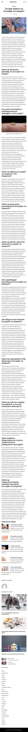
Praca (3, 697)
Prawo (3, 699)
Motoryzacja (5, 691)
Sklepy (3, 705)
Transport (4, 711)
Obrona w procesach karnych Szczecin (13, 654)
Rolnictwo (4, 703)
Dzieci (3, 675)
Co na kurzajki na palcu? (15, 567)
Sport (3, 707)
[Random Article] (23, 1)
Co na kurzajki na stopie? (16, 557)
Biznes (3, 671)
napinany (13, 2)
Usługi (3, 720)
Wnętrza (4, 722)
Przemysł (4, 701)
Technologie (4, 709)
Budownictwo (5, 673)
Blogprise (20, 729)
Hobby (3, 683)
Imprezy (3, 685)
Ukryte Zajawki (5, 716)
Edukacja (4, 679)
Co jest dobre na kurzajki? (16, 524)
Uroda (3, 718)
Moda (3, 689)
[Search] (25, 1)
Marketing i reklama (6, 687)
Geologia (4, 681)
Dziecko (3, 677)
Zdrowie (14, 6)
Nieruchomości (5, 693)
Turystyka (4, 714)
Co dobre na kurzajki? (15, 545)
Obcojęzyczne (5, 695)
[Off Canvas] (2, 1)
